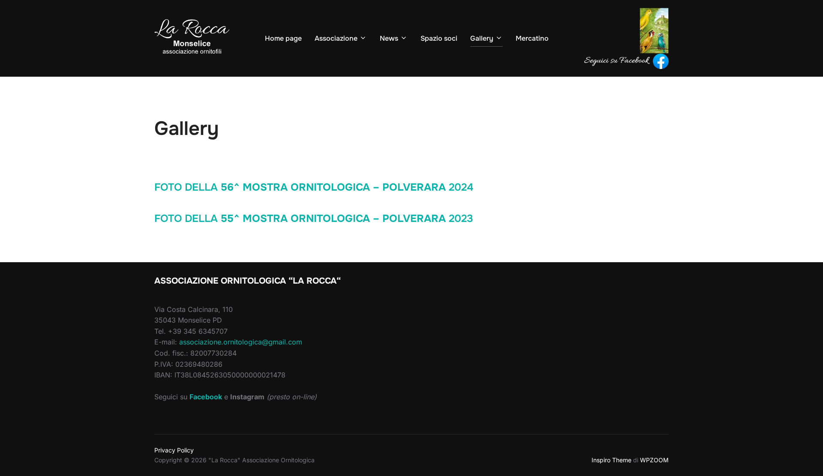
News (389, 38)
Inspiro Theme (611, 460)
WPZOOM (654, 460)
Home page (283, 38)
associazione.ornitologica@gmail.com (240, 342)
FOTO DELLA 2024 (313, 187)
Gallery (481, 38)
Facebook (205, 396)
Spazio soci (439, 38)
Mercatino (532, 38)
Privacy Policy (174, 450)
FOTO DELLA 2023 (313, 218)
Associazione (336, 38)
